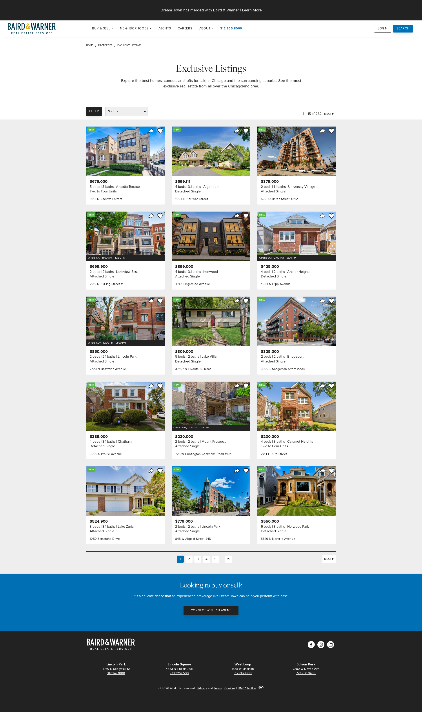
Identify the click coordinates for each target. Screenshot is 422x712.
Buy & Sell (101, 28)
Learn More (252, 10)
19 (228, 559)
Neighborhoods (134, 28)
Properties (105, 45)
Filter (94, 111)
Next (327, 114)
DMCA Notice (247, 688)
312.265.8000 (231, 28)
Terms (218, 688)
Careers (185, 28)
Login (382, 28)
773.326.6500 (179, 673)
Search (403, 28)
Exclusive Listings (129, 45)
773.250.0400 (306, 673)
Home (89, 45)
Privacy (202, 688)
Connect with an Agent (211, 610)
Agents (164, 28)
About (205, 28)
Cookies (229, 688)
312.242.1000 (116, 673)
